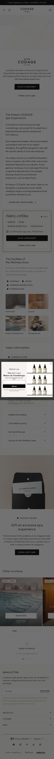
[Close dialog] (51, 363)
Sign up (14, 386)
